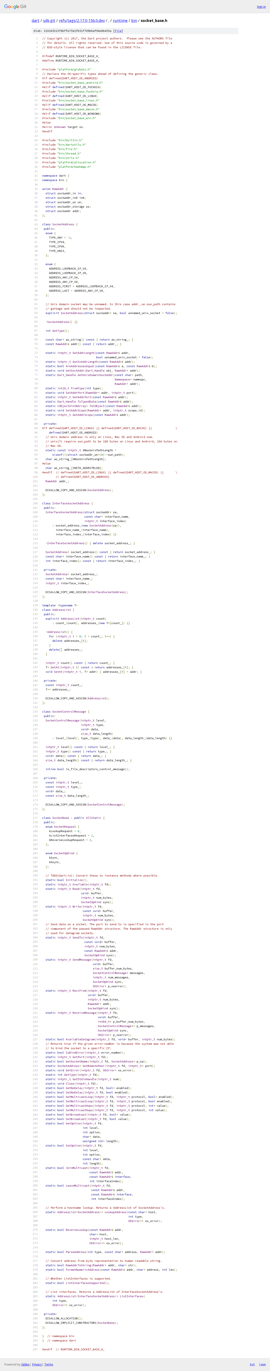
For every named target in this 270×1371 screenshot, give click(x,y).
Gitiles (25, 1364)
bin (134, 20)
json (262, 1364)
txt (252, 1364)
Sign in (261, 7)
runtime (120, 20)
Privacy (37, 1364)
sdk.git (49, 20)
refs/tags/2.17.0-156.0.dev (82, 20)
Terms (48, 1364)
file (118, 31)
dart (35, 20)
